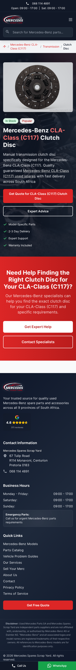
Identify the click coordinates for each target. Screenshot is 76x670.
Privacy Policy (13, 587)
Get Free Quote (38, 605)
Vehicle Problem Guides (20, 556)
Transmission (51, 46)
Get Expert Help (38, 327)
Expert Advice (38, 211)
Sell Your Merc (14, 569)
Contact (9, 581)
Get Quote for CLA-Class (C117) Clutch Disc (38, 196)
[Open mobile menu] (70, 19)
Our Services (12, 562)
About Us (10, 575)
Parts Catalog (13, 550)
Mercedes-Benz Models (20, 544)
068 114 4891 (41, 3)
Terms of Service (15, 593)
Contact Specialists (38, 342)
